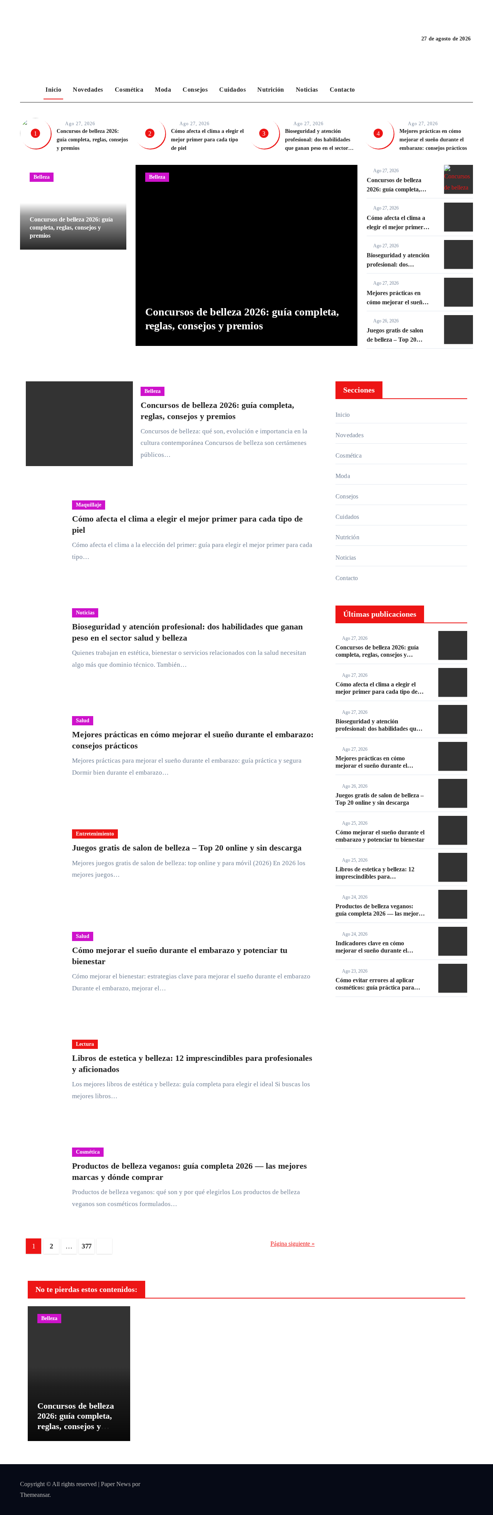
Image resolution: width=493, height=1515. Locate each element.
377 (87, 1246)
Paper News (116, 1484)
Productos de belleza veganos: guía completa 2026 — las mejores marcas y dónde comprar (379, 913)
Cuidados (232, 89)
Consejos (195, 89)
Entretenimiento (95, 834)
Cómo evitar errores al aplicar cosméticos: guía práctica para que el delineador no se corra (374, 987)
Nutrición (270, 89)
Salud (82, 720)
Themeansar (34, 1495)
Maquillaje (46, 273)
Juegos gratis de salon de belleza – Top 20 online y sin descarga (395, 339)
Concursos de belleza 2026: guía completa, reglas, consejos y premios (92, 139)
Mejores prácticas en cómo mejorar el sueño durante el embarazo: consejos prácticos (433, 139)
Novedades (88, 89)
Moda (163, 89)
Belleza (42, 177)
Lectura (85, 1044)
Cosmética (129, 89)
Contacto (342, 89)
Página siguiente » (292, 1243)
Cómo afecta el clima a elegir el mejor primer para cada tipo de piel (207, 139)
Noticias (307, 89)
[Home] (31, 90)
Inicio (53, 89)
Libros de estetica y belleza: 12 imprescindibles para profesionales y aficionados (374, 876)
